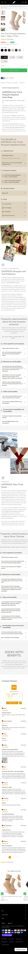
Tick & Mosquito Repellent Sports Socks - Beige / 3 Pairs (11, 897)
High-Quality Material (7, 155)
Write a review (12, 702)
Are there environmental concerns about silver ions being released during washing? (12, 632)
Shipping (7, 44)
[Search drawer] (22, 2)
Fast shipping (8, 208)
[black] (2, 50)
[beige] (12, 50)
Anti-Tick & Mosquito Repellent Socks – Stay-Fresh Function (13, 181)
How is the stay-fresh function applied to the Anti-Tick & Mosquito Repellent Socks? (12, 562)
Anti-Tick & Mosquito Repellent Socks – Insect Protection (13, 176)
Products (6, 6)
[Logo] (14, 2)
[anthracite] (9, 50)
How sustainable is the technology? (10, 637)
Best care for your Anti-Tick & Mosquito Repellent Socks (12, 163)
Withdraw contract (21, 949)
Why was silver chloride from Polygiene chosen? (11, 567)
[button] (20, 703)
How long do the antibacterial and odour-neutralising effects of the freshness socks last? (12, 580)
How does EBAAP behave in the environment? (10, 422)
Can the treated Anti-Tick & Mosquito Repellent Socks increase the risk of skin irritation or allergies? (11, 617)
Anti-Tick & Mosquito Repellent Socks (10, 88)
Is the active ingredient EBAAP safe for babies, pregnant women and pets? (12, 397)
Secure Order (8, 204)
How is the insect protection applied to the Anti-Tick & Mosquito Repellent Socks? (12, 353)
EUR (11, 923)
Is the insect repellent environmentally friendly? (11, 416)
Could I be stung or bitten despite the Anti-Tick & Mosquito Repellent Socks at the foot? (12, 383)
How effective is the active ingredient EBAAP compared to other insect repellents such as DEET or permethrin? (12, 376)
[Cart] (25, 2)
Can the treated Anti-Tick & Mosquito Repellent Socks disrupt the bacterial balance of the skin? (10, 610)
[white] (23, 50)
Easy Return (8, 211)
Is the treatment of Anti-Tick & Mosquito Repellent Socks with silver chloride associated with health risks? (11, 603)
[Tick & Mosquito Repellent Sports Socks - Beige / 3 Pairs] (11, 884)
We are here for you (10, 215)
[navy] (5, 50)
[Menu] (2, 2)
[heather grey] (19, 50)
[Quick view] (2, 893)
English (3, 923)
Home (2, 6)
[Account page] (5, 2)
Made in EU (5, 193)
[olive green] (16, 50)
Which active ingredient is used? (10, 348)
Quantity (2, 65)
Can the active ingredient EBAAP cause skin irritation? (12, 402)
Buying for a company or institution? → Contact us (13, 83)
